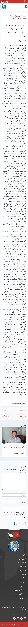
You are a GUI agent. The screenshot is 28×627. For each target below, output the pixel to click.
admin (21, 453)
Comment (23, 472)
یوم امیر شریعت (17, 22)
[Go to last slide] (24, 442)
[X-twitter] (21, 618)
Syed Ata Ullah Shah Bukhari (18, 403)
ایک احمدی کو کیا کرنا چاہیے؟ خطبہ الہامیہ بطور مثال (14, 448)
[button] (26, 6)
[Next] (4, 442)
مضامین (21, 22)
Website (23, 509)
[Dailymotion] (18, 618)
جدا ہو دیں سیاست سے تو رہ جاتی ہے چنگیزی (21, 413)
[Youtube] (14, 618)
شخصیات (24, 22)
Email (23, 502)
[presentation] (14, 435)
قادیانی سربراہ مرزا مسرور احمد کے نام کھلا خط (6, 413)
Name (23, 495)
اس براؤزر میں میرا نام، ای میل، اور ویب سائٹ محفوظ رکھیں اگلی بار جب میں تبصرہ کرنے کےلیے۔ (14, 513)
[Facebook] (25, 618)
